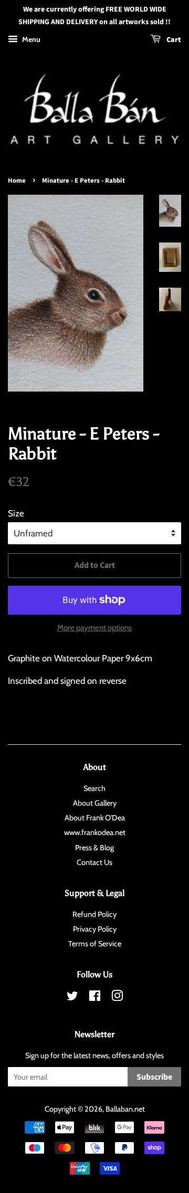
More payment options (94, 627)
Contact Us (94, 862)
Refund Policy (94, 914)
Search (94, 788)
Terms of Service (94, 943)
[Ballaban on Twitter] (72, 997)
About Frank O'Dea (95, 817)
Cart (173, 40)
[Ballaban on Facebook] (95, 997)
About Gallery (95, 803)
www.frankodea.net (94, 832)
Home (17, 180)
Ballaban (119, 1109)
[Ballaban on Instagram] (117, 997)
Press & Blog (94, 847)
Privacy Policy (95, 929)
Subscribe (154, 1077)
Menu (30, 39)
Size (16, 513)
